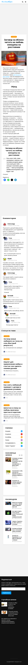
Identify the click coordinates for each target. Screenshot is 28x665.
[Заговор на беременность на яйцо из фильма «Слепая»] (8, 536)
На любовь (14, 36)
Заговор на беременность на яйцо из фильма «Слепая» (17, 538)
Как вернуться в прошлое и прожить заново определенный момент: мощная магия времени (8, 621)
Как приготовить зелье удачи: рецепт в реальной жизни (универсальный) (17, 514)
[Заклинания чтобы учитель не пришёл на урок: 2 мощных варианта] (8, 472)
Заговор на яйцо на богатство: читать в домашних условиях (12, 605)
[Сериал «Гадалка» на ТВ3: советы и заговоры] (8, 522)
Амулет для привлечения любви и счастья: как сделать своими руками (13, 365)
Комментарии (13, 351)
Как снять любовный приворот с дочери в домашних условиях (12, 387)
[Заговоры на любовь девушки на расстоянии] (8, 482)
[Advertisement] (14, 19)
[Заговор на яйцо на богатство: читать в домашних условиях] (4, 604)
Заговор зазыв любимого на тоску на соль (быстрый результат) (13, 342)
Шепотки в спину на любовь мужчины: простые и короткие (12, 410)
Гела (7, 351)
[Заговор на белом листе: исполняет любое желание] (8, 529)
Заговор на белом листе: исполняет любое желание (17, 530)
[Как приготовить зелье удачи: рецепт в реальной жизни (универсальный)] (8, 512)
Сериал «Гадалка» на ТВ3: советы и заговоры (17, 523)
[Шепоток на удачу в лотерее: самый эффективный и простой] (8, 503)
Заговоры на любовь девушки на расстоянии (17, 482)
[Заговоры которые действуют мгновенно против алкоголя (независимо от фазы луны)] (8, 459)
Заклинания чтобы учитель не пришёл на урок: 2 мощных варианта (17, 473)
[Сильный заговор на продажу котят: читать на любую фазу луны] (4, 612)
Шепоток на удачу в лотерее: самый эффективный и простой (17, 504)
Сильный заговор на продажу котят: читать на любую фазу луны (13, 613)
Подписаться (6, 592)
